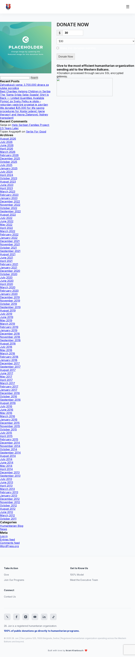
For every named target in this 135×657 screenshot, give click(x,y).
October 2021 (8, 247)
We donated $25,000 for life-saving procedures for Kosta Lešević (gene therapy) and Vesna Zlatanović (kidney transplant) (24, 112)
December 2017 (10, 363)
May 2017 (6, 376)
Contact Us (10, 596)
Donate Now (65, 56)
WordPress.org (9, 546)
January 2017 (8, 389)
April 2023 (6, 188)
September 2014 (10, 452)
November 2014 (10, 446)
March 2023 (7, 191)
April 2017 (6, 380)
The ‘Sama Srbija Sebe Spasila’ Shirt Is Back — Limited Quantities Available (24, 96)
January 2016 (8, 419)
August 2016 (8, 403)
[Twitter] (7, 617)
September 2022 (10, 211)
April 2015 (6, 436)
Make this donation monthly (78, 48)
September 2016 (10, 399)
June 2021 (6, 257)
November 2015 (10, 426)
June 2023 (6, 185)
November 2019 (10, 300)
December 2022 (10, 201)
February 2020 (9, 290)
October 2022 (8, 208)
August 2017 (8, 370)
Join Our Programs (14, 580)
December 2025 (10, 158)
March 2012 (7, 515)
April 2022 (6, 228)
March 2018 (7, 353)
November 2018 (10, 337)
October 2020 (8, 274)
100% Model (77, 574)
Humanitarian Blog (11, 525)
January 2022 (8, 237)
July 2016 (6, 406)
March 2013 (7, 489)
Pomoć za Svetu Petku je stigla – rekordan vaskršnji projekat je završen (24, 103)
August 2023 (8, 181)
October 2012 (8, 505)
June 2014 (6, 462)
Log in (4, 536)
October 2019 (8, 304)
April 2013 (6, 485)
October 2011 (8, 518)
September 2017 (10, 366)
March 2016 (7, 416)
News (3, 529)
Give (6, 574)
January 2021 (8, 267)
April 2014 (6, 469)
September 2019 (10, 307)
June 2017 (6, 373)
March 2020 (7, 287)
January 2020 (9, 294)
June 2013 (6, 482)
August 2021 (7, 254)
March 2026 (7, 152)
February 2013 (9, 492)
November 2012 (10, 502)
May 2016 (6, 413)
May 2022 (6, 224)
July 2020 (6, 277)
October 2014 (8, 449)
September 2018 (10, 340)
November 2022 (10, 204)
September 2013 (10, 475)
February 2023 (9, 194)
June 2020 (7, 280)
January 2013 (8, 495)
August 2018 (8, 343)
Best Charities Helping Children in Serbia (25, 91)
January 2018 (8, 360)
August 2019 (8, 310)
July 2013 (6, 479)
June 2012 (6, 512)
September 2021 (10, 251)
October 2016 (8, 396)
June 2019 (6, 317)
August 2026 (8, 138)
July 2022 (6, 218)
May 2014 (6, 465)
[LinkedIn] (44, 617)
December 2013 (10, 472)
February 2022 (9, 234)
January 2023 (8, 198)
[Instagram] (25, 617)
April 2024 (6, 175)
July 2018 (6, 346)
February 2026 (9, 155)
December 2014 (10, 442)
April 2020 (6, 284)
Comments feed (10, 542)
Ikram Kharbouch (75, 650)
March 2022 (7, 231)
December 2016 (10, 393)
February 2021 (9, 264)
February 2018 (9, 356)
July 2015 (6, 432)
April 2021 (6, 261)
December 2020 (10, 270)
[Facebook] (16, 617)
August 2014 (8, 456)
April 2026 (6, 148)
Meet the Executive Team (84, 580)
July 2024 (6, 171)
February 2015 (9, 439)
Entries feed (7, 539)
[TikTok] (53, 617)
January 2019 (8, 330)
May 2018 (6, 350)
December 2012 (10, 499)
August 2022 (8, 214)
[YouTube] (35, 617)
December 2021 (10, 241)
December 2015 (10, 423)
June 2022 (6, 221)
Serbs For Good (36, 131)
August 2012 (7, 508)
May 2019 (6, 320)
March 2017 (7, 383)
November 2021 (10, 244)
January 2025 (8, 168)
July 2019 (6, 313)
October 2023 (8, 178)
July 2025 (6, 165)
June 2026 (7, 145)
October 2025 (8, 161)
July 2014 (6, 459)
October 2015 (8, 429)
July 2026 (6, 142)
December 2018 (10, 333)
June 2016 (6, 409)
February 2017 (9, 386)
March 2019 (7, 323)
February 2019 (9, 327)
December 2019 (10, 297)
